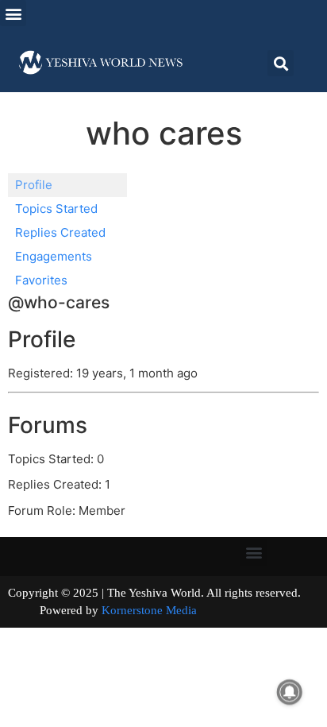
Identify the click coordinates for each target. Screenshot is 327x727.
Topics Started (56, 208)
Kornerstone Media (149, 610)
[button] (13, 13)
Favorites (41, 280)
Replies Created (60, 232)
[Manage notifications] (289, 692)
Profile (33, 184)
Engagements (53, 256)
